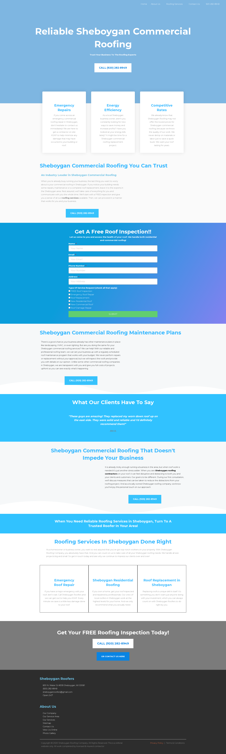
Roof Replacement (80, 298)
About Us (155, 4)
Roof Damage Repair (81, 308)
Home (144, 4)
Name (72, 243)
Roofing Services (174, 4)
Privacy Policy (156, 743)
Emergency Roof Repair (82, 294)
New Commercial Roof (82, 304)
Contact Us (194, 4)
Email (72, 254)
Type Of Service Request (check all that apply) (93, 288)
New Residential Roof (81, 301)
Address (73, 276)
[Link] (56, 701)
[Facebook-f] (41, 701)
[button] (42, 422)
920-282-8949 (212, 4)
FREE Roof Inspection (81, 291)
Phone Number (77, 265)
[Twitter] (46, 701)
